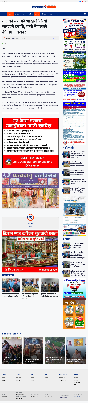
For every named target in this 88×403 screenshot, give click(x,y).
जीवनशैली (44, 14)
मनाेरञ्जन (51, 14)
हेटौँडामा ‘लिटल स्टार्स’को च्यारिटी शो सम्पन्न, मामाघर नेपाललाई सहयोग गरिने (77, 173)
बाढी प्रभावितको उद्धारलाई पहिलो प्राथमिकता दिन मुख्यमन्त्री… (30, 296)
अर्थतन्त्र (31, 14)
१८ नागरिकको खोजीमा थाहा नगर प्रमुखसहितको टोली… (10, 295)
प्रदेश (23, 14)
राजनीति (17, 14)
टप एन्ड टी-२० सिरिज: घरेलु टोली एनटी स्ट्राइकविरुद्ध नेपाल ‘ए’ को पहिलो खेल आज (77, 191)
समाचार (10, 14)
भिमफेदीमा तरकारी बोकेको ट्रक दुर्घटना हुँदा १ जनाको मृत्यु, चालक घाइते (54, 359)
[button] (80, 14)
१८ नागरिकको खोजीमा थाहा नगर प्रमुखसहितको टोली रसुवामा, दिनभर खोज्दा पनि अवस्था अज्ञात (77, 155)
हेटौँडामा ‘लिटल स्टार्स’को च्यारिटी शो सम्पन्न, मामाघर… (49, 295)
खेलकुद (37, 14)
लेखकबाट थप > (30, 226)
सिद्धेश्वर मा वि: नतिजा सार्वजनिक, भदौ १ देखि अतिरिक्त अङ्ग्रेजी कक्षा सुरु (12, 359)
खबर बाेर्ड (8, 38)
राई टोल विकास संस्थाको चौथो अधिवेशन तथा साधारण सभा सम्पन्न (78, 182)
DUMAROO (77, 397)
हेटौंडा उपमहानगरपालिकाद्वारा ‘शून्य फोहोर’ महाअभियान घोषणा (75, 360)
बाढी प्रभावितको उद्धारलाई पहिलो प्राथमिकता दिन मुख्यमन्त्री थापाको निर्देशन (77, 164)
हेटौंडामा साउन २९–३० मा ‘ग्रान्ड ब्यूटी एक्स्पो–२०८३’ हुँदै (33, 360)
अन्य (58, 14)
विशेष (5, 14)
